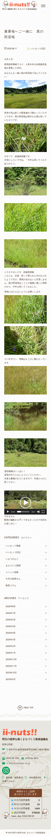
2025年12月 (11, 659)
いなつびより (12, 559)
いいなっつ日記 (38, 48)
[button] (25, 502)
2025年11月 (11, 666)
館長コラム (11, 585)
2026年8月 (11, 606)
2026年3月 (11, 639)
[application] (25, 502)
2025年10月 (11, 672)
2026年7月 (11, 613)
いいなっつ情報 (13, 545)
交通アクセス (8, 781)
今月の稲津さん (13, 579)
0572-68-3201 (12, 758)
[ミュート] (38, 511)
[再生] (8, 511)
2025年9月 (11, 679)
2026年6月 (11, 619)
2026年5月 (11, 626)
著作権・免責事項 (14, 777)
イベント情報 (12, 572)
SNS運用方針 (35, 777)
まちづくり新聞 (13, 565)
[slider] (23, 511)
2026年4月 (11, 633)
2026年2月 (11, 646)
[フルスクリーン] (43, 511)
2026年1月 (11, 653)
